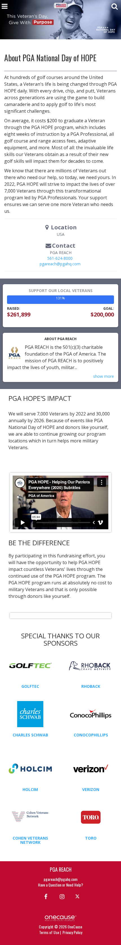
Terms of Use (49, 932)
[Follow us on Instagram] (60, 896)
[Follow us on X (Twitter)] (78, 896)
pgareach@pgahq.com (60, 263)
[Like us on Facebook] (45, 896)
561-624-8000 (60, 258)
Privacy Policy (72, 932)
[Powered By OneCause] (60, 918)
